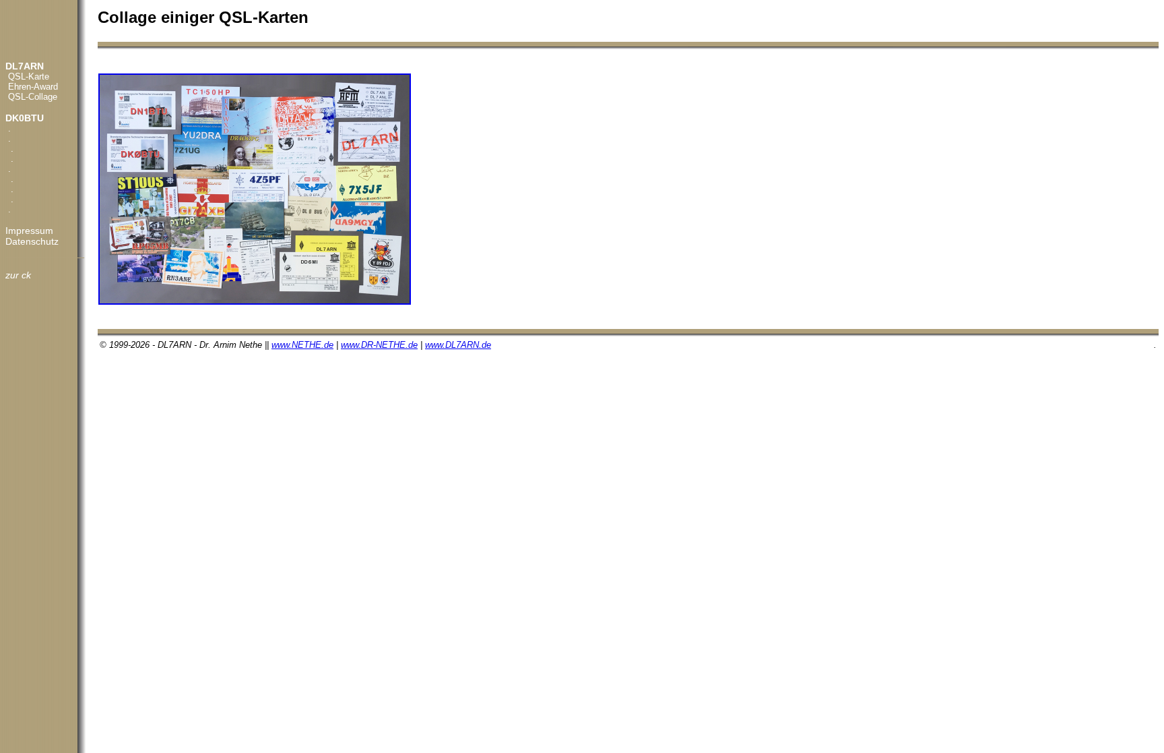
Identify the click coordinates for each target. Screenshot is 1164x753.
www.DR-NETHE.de (379, 345)
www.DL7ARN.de (458, 345)
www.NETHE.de (302, 345)
